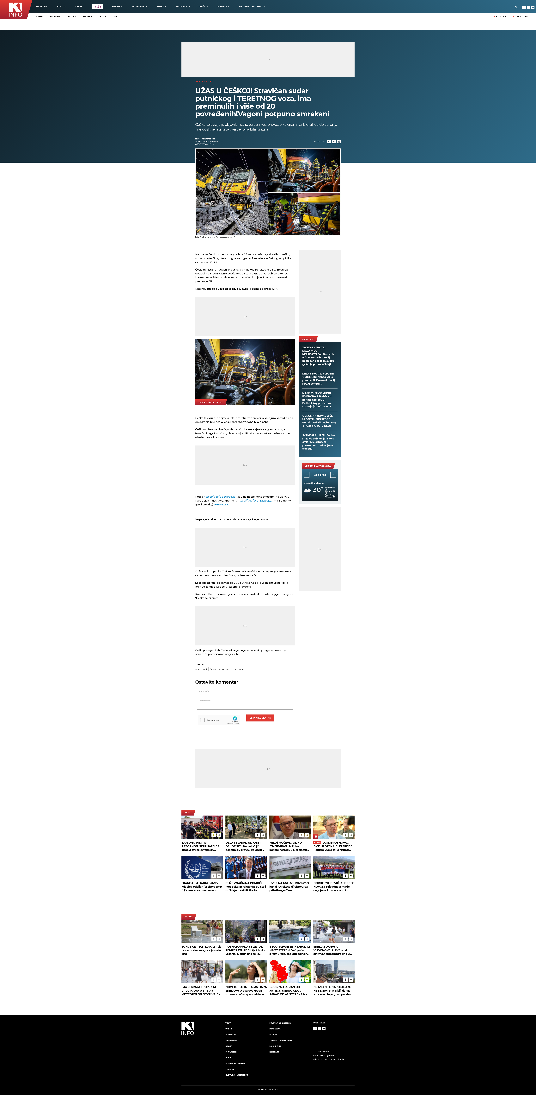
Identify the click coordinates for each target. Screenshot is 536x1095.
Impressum (275, 1029)
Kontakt (274, 1052)
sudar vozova (225, 669)
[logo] (202, 1051)
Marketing (275, 1046)
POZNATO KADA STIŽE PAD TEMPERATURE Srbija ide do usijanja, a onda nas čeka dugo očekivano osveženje (245, 950)
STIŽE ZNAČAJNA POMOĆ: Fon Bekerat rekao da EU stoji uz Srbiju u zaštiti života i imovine (245, 886)
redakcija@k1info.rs (327, 1055)
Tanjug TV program (280, 1040)
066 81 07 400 (323, 1052)
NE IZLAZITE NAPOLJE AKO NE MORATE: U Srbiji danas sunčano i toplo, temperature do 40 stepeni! (333, 990)
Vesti (60, 6)
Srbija (39, 16)
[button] (306, 475)
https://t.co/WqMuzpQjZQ (255, 500)
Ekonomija (138, 6)
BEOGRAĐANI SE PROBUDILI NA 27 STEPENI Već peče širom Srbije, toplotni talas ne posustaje (289, 950)
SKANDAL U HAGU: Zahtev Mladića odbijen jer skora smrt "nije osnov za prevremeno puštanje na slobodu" (318, 442)
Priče (202, 6)
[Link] (334, 141)
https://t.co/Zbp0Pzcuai (220, 496)
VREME (79, 6)
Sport (160, 6)
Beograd (55, 16)
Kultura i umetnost (251, 6)
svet (205, 669)
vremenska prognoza (318, 466)
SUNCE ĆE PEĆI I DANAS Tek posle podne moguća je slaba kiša (201, 950)
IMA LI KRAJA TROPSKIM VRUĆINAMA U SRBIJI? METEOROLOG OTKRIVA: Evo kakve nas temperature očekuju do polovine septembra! (201, 990)
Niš (320, 475)
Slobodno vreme (235, 1063)
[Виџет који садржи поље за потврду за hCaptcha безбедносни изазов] (219, 720)
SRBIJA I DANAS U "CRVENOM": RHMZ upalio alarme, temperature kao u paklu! (331, 950)
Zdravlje (117, 6)
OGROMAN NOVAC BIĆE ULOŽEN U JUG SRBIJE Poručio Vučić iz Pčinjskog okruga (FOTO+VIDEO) (319, 420)
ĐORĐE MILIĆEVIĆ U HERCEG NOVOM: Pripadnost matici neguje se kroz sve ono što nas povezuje (333, 886)
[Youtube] (533, 7)
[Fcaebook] (329, 141)
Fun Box (222, 6)
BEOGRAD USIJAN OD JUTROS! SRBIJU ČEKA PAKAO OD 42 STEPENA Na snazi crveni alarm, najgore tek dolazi (289, 990)
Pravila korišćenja (280, 1023)
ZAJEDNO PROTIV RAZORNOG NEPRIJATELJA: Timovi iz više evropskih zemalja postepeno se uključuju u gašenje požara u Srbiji (318, 356)
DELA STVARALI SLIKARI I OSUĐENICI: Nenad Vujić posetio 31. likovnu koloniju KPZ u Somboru (319, 378)
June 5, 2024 (222, 504)
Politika (71, 16)
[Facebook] (524, 7)
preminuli (239, 669)
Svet (116, 16)
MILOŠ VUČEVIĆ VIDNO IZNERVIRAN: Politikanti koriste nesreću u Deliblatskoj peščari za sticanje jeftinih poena (317, 400)
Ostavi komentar (260, 718)
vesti (197, 669)
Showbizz (181, 6)
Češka (213, 669)
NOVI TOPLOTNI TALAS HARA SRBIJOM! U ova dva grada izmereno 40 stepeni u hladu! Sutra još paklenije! (246, 990)
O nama (273, 1035)
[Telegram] (339, 141)
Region (103, 16)
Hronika (87, 16)
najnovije (42, 6)
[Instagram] (528, 7)
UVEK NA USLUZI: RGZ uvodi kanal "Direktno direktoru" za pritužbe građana (289, 886)
